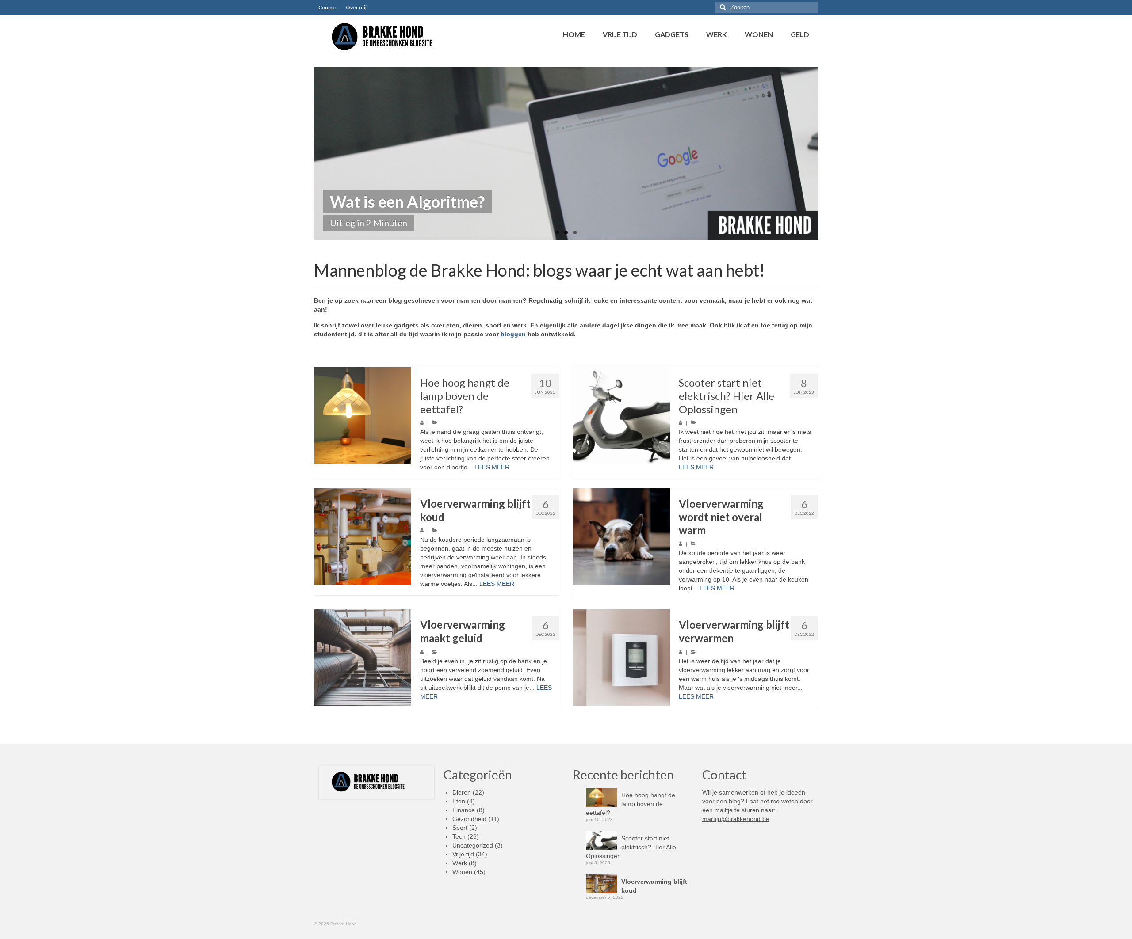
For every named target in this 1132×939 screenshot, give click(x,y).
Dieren (461, 792)
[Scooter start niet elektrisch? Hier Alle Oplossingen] (621, 415)
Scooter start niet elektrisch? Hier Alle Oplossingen (631, 847)
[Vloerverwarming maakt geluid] (362, 657)
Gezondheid (469, 818)
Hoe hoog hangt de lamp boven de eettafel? (630, 803)
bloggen (513, 334)
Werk (459, 863)
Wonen (462, 871)
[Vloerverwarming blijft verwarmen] (621, 657)
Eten (458, 801)
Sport (459, 827)
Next (826, 153)
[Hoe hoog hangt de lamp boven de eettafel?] (362, 415)
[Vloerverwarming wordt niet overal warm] (621, 536)
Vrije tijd (463, 854)
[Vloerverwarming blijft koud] (362, 536)
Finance (463, 810)
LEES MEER (491, 467)
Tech (459, 836)
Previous (306, 153)
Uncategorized (472, 845)
